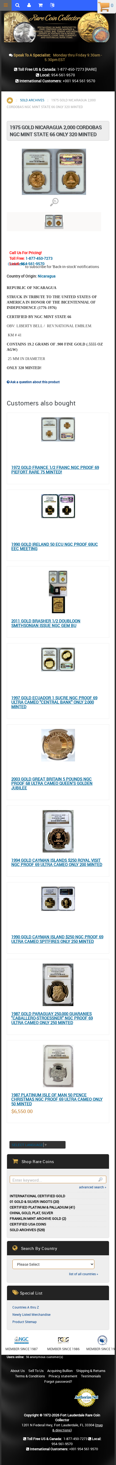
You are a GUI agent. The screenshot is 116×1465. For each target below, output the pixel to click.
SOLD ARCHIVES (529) (27, 1230)
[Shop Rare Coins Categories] (40, 5)
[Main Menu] (6, 5)
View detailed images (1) (54, 202)
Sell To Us (36, 1370)
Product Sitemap (24, 1322)
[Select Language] (52, 5)
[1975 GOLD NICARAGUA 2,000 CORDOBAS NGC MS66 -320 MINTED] (54, 225)
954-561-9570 (33, 263)
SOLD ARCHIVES (32, 100)
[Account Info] (29, 5)
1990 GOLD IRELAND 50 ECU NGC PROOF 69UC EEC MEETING (54, 546)
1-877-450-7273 (39, 258)
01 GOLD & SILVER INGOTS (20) (34, 1201)
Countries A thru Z (25, 1307)
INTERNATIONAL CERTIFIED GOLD (37, 1196)
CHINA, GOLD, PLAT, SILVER (31, 1213)
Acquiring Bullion (60, 1370)
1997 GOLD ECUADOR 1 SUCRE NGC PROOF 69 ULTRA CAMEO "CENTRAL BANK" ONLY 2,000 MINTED (54, 702)
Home (10, 100)
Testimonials (91, 1376)
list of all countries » (83, 1274)
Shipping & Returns (90, 1370)
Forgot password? (58, 1381)
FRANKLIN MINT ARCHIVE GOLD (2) (38, 1218)
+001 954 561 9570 (79, 80)
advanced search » (92, 1187)
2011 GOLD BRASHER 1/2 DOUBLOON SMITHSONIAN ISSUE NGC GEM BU (45, 623)
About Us (18, 1370)
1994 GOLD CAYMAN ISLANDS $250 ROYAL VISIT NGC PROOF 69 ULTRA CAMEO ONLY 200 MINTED (56, 862)
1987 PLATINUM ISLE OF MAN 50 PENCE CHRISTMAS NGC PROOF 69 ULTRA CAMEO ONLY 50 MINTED (57, 1099)
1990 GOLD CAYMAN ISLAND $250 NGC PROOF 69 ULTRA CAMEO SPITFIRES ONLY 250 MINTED (57, 939)
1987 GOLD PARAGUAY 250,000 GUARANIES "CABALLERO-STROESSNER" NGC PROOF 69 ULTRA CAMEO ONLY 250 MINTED (52, 1018)
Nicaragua (47, 276)
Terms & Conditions (30, 1376)
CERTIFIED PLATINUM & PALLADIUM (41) (42, 1207)
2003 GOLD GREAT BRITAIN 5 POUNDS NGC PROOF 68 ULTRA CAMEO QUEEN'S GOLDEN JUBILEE (52, 783)
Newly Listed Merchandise (31, 1314)
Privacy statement (63, 1376)
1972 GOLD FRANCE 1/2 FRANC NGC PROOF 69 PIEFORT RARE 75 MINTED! (55, 469)
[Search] (100, 1179)
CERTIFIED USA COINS (28, 1224)
